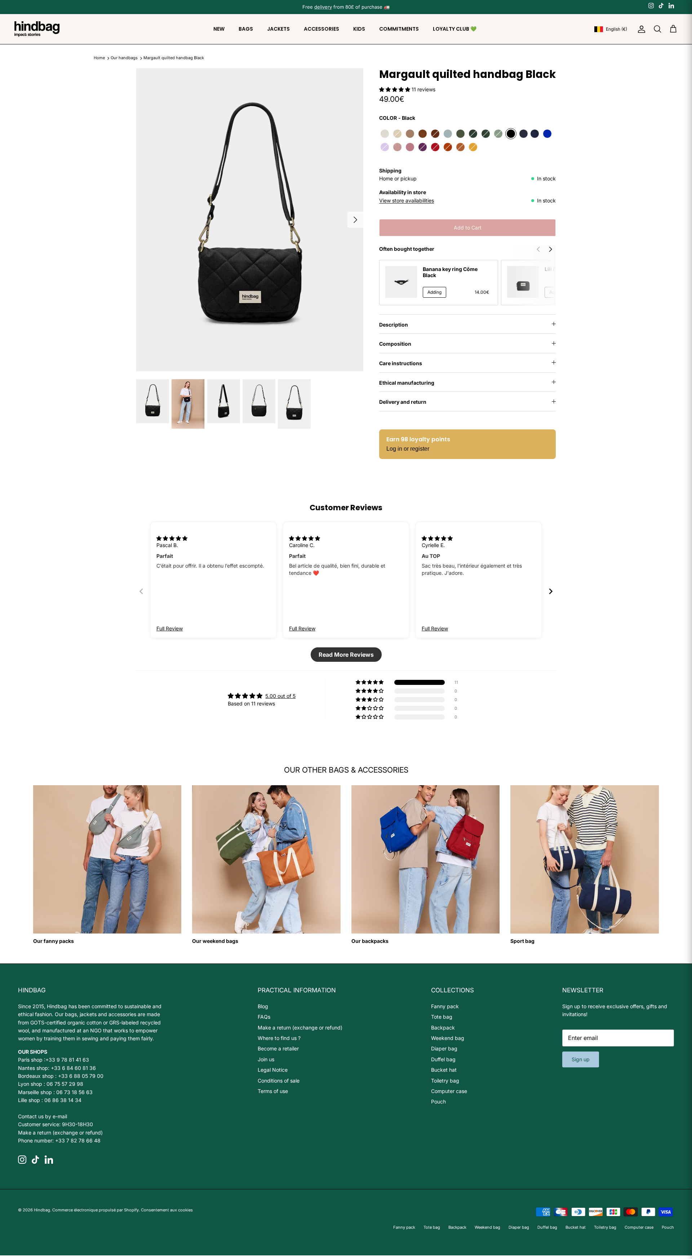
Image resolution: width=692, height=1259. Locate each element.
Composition (395, 344)
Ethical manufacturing (406, 383)
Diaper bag (444, 1048)
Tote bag (441, 1017)
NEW (219, 28)
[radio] (384, 133)
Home (99, 58)
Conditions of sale (279, 1080)
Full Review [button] (169, 628)
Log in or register (407, 449)
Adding (434, 292)
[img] (171, 538)
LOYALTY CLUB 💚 (454, 28)
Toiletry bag (445, 1080)
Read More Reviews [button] (346, 654)
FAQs (264, 1017)
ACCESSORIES (321, 28)
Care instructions (400, 363)
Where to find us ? (279, 1038)
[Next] (355, 220)
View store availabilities (406, 200)
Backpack (443, 1027)
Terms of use (273, 1091)
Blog (263, 1006)
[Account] (640, 29)
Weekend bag (447, 1038)
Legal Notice (273, 1070)
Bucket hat (444, 1070)
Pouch (438, 1101)
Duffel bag (443, 1059)
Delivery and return (402, 402)
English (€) (616, 29)
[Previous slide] (141, 591)
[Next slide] (550, 591)
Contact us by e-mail (42, 1116)
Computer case (449, 1091)
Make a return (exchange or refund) (60, 1132)
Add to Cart (468, 227)
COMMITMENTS (399, 28)
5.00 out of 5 (280, 696)
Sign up (581, 1059)
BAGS (246, 28)
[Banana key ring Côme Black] (401, 282)
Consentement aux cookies (167, 1209)
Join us (266, 1059)
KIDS (359, 28)
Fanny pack (445, 1006)
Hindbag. (42, 1209)
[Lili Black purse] (523, 282)
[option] (249, 219)
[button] (395, 89)
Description (393, 325)
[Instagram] (651, 5)
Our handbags (125, 58)
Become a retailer (278, 1048)
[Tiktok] (661, 5)
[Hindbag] (36, 29)
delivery (323, 7)
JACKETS (278, 28)
